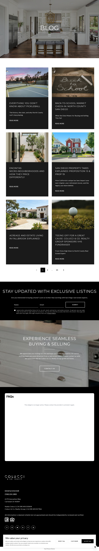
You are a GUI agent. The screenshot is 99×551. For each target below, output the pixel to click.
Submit (75, 304)
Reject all (61, 541)
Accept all (87, 541)
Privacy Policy (51, 313)
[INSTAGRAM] (7, 527)
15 (57, 270)
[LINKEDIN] (23, 527)
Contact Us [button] (49, 368)
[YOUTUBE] (17, 527)
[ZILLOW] (33, 527)
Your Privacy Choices (49, 549)
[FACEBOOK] (28, 527)
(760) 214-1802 (11, 494)
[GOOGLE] (12, 527)
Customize (74, 541)
